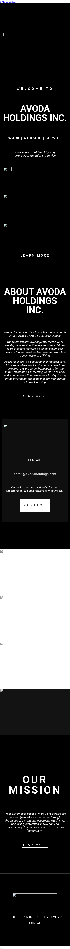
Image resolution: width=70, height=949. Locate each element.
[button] (60, 9)
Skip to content (8, 1)
